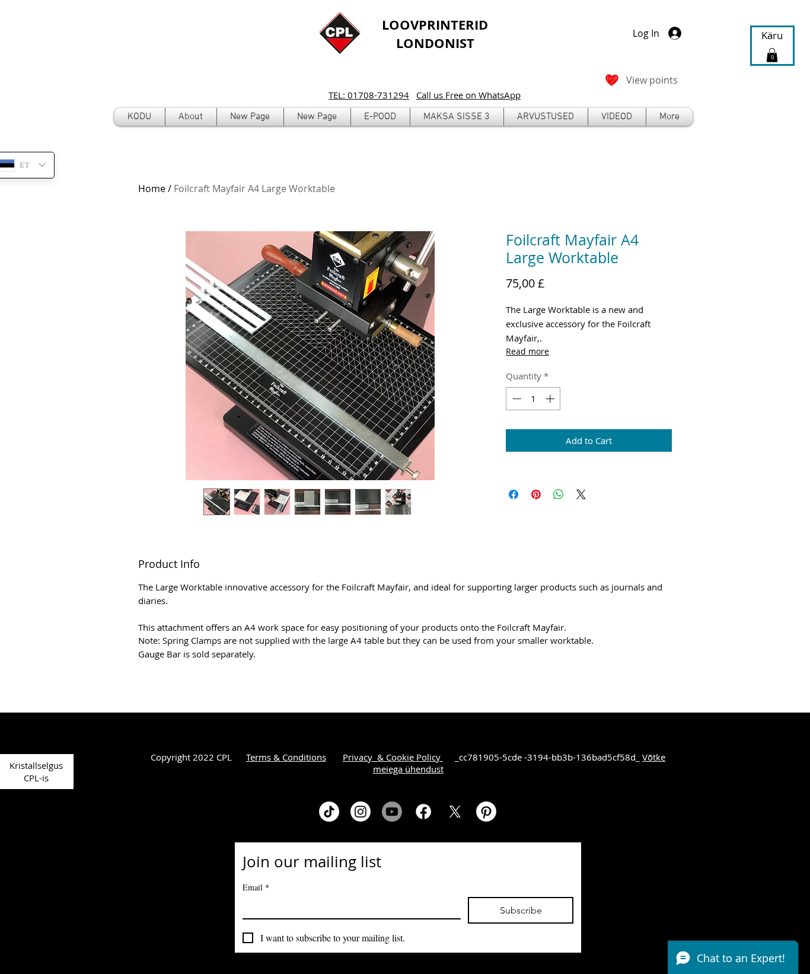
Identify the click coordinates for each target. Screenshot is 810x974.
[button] (380, 117)
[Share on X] (581, 494)
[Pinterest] (486, 811)
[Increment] (551, 399)
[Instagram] (360, 811)
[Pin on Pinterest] (536, 494)
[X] (455, 811)
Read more (527, 351)
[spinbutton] (533, 399)
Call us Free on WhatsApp (468, 95)
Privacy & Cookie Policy (393, 757)
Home (151, 188)
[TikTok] (329, 811)
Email (256, 887)
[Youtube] (392, 811)
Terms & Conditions (286, 757)
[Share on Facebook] (513, 494)
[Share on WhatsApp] (558, 494)
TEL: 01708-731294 (369, 95)
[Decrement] (516, 399)
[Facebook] (423, 811)
